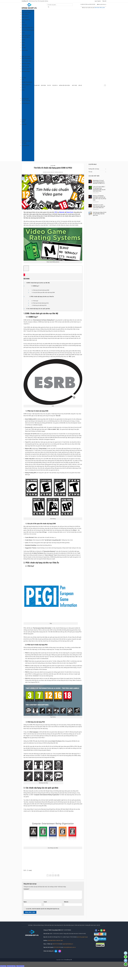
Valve (23, 32)
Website (66, 902)
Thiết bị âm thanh (26, 141)
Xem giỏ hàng (3, 966)
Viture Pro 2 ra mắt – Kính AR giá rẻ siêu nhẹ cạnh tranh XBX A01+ (99, 206)
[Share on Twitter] (50, 875)
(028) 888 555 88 (52, 940)
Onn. (23, 79)
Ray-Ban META (26, 37)
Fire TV (23, 87)
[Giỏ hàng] (105, 85)
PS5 (56, 212)
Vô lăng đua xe (26, 103)
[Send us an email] (99, 930)
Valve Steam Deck (26, 61)
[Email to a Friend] (53, 875)
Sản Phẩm (43, 85)
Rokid (23, 42)
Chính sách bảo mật (49, 925)
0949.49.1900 (84, 4)
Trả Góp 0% (55, 85)
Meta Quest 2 (25, 14)
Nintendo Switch (26, 63)
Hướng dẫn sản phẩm (64, 85)
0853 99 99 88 (56, 944)
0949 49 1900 (59, 940)
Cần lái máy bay (26, 100)
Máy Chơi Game (26, 56)
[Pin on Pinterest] (55, 875)
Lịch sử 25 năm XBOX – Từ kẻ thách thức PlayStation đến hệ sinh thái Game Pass (99, 189)
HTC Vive (24, 25)
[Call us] (101, 930)
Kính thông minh (26, 35)
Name (25, 902)
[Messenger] (125, 960)
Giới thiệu (30, 925)
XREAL (23, 40)
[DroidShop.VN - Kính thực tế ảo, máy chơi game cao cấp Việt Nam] (29, 6)
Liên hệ (80, 85)
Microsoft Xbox (26, 71)
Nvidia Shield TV (26, 84)
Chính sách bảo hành (79, 925)
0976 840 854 (57, 947)
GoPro (23, 122)
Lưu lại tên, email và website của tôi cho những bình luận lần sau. (42, 908)
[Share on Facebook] (47, 875)
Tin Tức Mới (52, 165)
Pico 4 (23, 22)
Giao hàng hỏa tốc (58, 925)
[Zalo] (125, 953)
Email (45, 902)
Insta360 (24, 124)
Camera (24, 120)
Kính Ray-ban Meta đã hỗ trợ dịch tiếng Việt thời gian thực (99, 214)
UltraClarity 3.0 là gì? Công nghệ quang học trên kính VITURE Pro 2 (99, 182)
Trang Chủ (37, 85)
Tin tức (49, 85)
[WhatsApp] (125, 956)
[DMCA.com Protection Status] (100, 944)
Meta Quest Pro (26, 19)
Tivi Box (24, 77)
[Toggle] (105, 169)
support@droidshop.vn (67, 944)
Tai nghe (24, 143)
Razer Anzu (25, 50)
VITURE (24, 47)
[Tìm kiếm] (48, 7)
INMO (23, 45)
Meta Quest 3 (25, 17)
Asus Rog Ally (25, 66)
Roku (23, 90)
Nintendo (61, 212)
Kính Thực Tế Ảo (26, 12)
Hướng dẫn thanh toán (90, 925)
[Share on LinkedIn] (58, 875)
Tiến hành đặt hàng (11, 966)
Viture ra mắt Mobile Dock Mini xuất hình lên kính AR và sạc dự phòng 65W (99, 198)
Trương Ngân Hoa (58, 172)
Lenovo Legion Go (26, 69)
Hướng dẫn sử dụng (94, 169)
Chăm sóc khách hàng (38, 925)
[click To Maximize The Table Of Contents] (26, 268)
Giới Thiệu (74, 85)
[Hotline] (125, 964)
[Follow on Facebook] (96, 930)
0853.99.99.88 (92, 4)
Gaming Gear (25, 98)
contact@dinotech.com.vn (69, 947)
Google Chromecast (27, 82)
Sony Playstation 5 (27, 58)
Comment (26, 889)
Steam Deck (69, 212)
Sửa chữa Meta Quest (69, 925)
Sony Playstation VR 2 (27, 27)
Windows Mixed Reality (28, 30)
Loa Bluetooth (25, 145)
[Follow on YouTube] (104, 930)
